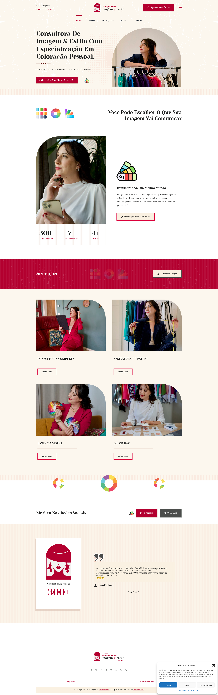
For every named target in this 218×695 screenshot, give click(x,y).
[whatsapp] (116, 670)
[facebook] (91, 670)
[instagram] (96, 670)
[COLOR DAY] (147, 386)
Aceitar (168, 685)
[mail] (121, 670)
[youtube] (111, 670)
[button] (213, 665)
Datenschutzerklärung (183, 690)
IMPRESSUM (194, 690)
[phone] (126, 670)
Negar (187, 685)
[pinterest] (101, 670)
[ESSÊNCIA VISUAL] (71, 386)
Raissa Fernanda (104, 690)
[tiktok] (106, 670)
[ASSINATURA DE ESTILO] (147, 301)
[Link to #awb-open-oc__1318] (180, 7)
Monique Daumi (138, 690)
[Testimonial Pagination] (128, 589)
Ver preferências (206, 685)
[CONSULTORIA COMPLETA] (71, 301)
